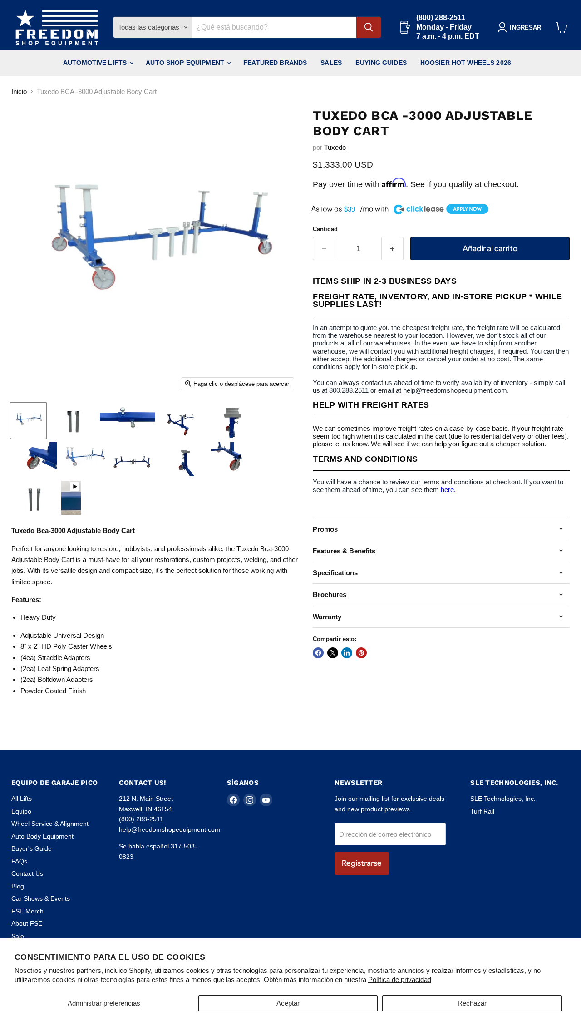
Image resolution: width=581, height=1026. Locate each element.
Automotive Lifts (95, 62)
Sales (331, 62)
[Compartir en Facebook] (318, 652)
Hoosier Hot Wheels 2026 (465, 62)
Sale (17, 936)
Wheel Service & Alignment (50, 823)
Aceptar (288, 1003)
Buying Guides (381, 62)
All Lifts (21, 798)
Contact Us (27, 873)
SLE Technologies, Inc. (503, 798)
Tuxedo (335, 147)
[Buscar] (368, 27)
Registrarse (362, 863)
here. (448, 489)
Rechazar (472, 1003)
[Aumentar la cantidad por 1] (393, 248)
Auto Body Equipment (42, 836)
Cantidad (325, 229)
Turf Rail (482, 811)
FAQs (19, 861)
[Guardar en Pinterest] (361, 652)
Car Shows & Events (40, 898)
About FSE (26, 923)
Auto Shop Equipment (186, 62)
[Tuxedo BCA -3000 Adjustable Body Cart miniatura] (71, 498)
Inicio (19, 91)
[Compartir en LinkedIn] (346, 652)
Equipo (21, 811)
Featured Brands (275, 62)
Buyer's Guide (31, 848)
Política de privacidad (399, 979)
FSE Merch (27, 911)
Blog (17, 886)
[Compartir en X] (332, 652)
